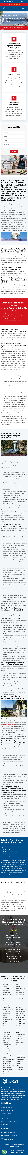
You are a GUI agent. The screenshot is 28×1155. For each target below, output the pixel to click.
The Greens (6, 1023)
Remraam (5, 1028)
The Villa (5, 1015)
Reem (4, 1030)
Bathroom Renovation (7, 1110)
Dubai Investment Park (21, 1009)
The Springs (6, 990)
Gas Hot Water (5, 1118)
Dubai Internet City (20, 1011)
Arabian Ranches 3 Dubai (20, 1039)
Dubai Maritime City (20, 1005)
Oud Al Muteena (7, 1036)
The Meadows (6, 992)
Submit (14, 151)
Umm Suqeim (6, 988)
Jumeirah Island (7, 1067)
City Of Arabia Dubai (21, 1026)
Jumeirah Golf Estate (8, 994)
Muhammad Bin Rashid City (7, 1045)
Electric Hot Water (6, 1116)
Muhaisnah (6, 996)
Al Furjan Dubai (19, 1067)
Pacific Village (6, 1034)
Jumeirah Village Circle (8, 1059)
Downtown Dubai (20, 1017)
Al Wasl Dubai (19, 1051)
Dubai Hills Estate (20, 1013)
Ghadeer (5, 1003)
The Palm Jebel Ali (7, 1019)
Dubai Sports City (20, 994)
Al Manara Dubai (20, 1059)
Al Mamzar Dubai (20, 1061)
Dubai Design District (21, 1015)
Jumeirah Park (6, 1063)
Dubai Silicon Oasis (20, 998)
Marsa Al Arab (6, 1051)
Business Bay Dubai (20, 1028)
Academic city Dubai (21, 1071)
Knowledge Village (7, 1053)
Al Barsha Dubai (19, 1069)
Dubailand (18, 990)
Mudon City (6, 1040)
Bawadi (17, 1032)
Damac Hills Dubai (20, 1021)
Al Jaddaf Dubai (19, 1063)
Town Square (6, 1013)
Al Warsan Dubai (20, 1053)
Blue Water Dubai (20, 1030)
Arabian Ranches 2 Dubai (20, 1043)
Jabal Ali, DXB (8, 1139)
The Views (5, 1017)
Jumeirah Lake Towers (8, 1065)
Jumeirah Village (7, 1061)
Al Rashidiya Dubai (20, 1057)
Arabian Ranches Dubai (20, 1047)
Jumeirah (18, 984)
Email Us (23, 1)
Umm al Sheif (6, 1011)
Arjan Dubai (18, 1036)
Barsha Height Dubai (21, 1034)
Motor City (5, 1042)
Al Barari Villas (6, 1007)
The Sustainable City (8, 1001)
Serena (5, 1026)
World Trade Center (8, 1009)
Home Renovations (7, 1107)
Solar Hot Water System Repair (10, 1121)
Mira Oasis (5, 984)
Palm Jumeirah (6, 1032)
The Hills (5, 1021)
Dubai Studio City (20, 992)
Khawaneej (6, 1005)
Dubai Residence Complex (20, 1002)
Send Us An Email (10, 1136)
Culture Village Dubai (21, 1023)
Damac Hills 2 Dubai (21, 1019)
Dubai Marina (19, 1007)
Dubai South (19, 996)
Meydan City (6, 1048)
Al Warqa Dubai (19, 1055)
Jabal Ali (6, 27)
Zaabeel (5, 986)
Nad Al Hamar (6, 1038)
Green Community (20, 988)
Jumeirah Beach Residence (7, 1072)
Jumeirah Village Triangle (7, 1056)
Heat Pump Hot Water (9, 724)
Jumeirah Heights (7, 1069)
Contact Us (5, 1124)
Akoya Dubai (6, 998)
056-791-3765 (17, 1152)
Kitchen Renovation (7, 1113)
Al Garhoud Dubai (20, 1065)
